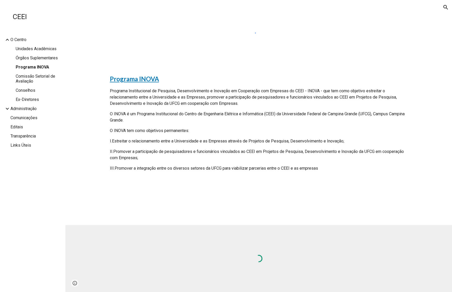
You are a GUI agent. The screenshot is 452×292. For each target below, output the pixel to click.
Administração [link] (23, 108)
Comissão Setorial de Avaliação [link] (35, 79)
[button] (445, 7)
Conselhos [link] (25, 90)
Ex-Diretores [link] (27, 99)
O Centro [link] (18, 39)
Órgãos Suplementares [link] (37, 57)
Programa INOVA (134, 79)
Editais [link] (16, 126)
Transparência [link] (23, 136)
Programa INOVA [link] (32, 67)
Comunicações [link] (23, 117)
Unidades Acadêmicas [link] (36, 48)
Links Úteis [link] (20, 145)
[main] (259, 123)
